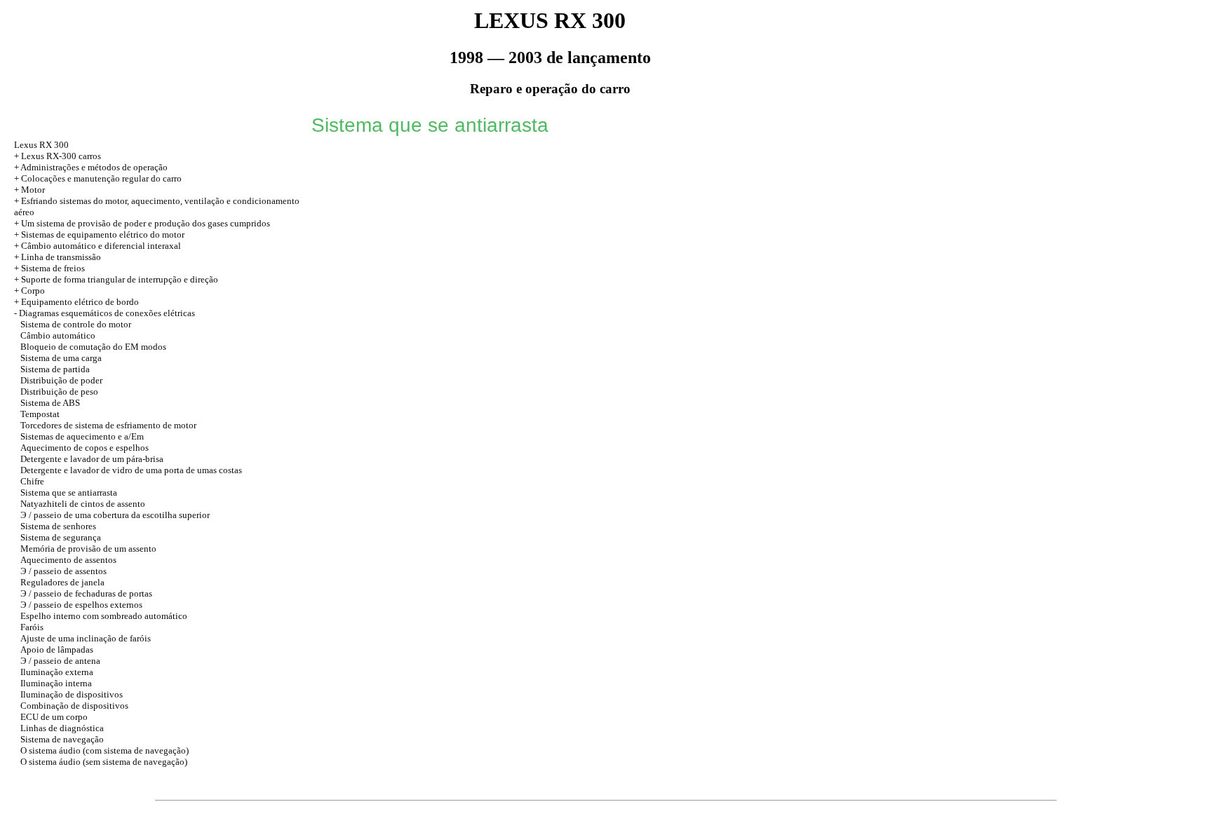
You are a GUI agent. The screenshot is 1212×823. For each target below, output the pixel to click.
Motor (33, 189)
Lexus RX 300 (41, 145)
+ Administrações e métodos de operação (91, 167)
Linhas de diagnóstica (62, 728)
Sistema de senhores (58, 526)
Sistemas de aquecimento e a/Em (82, 436)
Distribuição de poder (61, 380)
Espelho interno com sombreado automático (103, 616)
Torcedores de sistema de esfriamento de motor (108, 425)
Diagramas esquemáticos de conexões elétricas (107, 313)
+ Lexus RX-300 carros (57, 156)
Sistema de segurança (60, 537)
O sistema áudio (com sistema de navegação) (104, 750)
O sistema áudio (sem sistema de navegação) (103, 761)
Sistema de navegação (62, 739)
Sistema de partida (55, 369)
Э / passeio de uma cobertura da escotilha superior (115, 515)
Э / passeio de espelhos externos (81, 604)
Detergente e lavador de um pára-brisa (91, 459)
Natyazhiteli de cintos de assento (82, 503)
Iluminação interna (56, 683)
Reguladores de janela (62, 582)
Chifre (32, 481)
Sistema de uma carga (61, 358)
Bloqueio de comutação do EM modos (93, 346)
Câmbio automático (57, 335)
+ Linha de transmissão (57, 257)
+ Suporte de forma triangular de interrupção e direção (116, 279)
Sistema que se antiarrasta (68, 492)
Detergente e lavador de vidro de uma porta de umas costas (131, 470)
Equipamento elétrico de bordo (80, 302)
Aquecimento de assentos (68, 560)
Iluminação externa (56, 672)
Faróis (31, 627)
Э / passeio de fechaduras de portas (86, 593)
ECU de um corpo (54, 717)
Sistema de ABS (50, 402)
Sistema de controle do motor (75, 324)
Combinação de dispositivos (74, 705)
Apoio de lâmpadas (56, 649)
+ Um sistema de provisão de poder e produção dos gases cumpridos (142, 223)
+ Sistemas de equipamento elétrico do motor (99, 234)
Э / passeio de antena (60, 660)
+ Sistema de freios (49, 268)
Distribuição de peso (59, 391)
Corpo (33, 290)
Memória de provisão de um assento (88, 548)
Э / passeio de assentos (63, 571)
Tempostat (40, 414)
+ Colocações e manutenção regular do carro (98, 178)
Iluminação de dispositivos (71, 694)
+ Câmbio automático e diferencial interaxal (97, 245)
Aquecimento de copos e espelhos (84, 447)
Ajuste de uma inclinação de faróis (85, 638)
